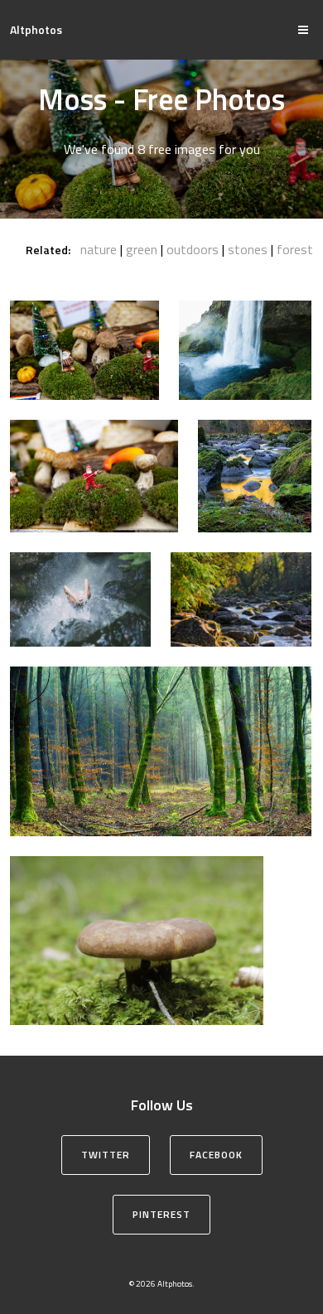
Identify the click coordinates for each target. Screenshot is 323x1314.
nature (98, 249)
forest (295, 249)
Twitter (105, 1154)
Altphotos (36, 29)
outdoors (192, 249)
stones (248, 249)
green (141, 249)
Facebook (216, 1154)
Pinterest (161, 1214)
